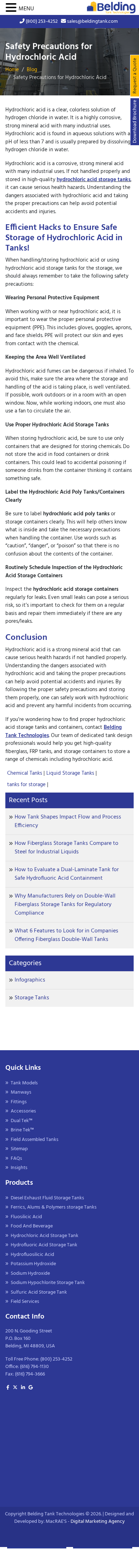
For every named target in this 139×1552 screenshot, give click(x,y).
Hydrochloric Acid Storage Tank (44, 1236)
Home (12, 69)
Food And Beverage (32, 1226)
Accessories (23, 1111)
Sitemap (19, 1149)
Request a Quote (135, 76)
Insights (19, 1168)
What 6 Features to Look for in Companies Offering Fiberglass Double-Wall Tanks (66, 935)
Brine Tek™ (22, 1130)
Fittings (19, 1102)
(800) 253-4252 (41, 21)
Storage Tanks (32, 998)
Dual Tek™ (21, 1121)
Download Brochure (135, 121)
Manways (21, 1092)
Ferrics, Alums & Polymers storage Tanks (54, 1207)
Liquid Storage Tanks (71, 773)
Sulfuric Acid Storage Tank (39, 1292)
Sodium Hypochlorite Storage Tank (48, 1283)
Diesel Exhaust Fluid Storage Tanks (47, 1198)
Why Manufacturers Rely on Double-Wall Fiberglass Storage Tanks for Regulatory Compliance (65, 904)
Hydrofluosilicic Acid (32, 1255)
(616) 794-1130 (34, 1367)
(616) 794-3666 (30, 1374)
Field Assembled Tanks (34, 1140)
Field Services (25, 1302)
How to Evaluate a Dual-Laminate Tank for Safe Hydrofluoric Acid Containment (67, 874)
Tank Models (24, 1083)
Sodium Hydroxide (30, 1273)
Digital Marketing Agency (98, 1521)
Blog (32, 69)
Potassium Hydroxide (33, 1264)
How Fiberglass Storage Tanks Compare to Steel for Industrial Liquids (66, 848)
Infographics (30, 980)
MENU (26, 9)
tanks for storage (27, 784)
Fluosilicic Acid (26, 1217)
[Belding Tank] (111, 7)
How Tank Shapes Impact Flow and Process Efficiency (68, 821)
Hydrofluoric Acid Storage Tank (44, 1245)
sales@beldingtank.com (92, 21)
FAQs (16, 1158)
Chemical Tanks (25, 773)
